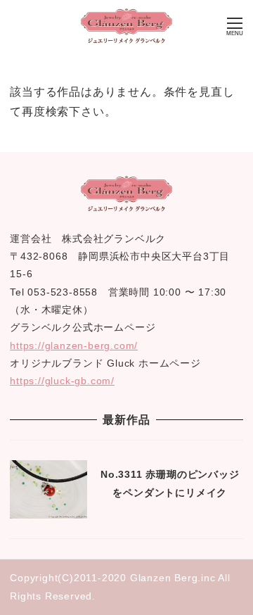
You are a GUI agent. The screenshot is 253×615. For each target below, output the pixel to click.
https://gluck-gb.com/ (62, 380)
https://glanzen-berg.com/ (74, 345)
